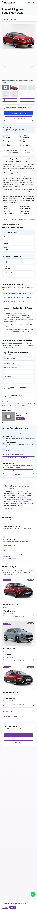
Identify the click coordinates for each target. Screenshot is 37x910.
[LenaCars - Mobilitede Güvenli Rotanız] (8, 2)
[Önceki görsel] (5, 64)
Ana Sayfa (5, 17)
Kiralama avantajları (19, 471)
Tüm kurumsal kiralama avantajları (12, 454)
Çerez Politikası (21, 904)
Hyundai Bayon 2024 (10, 605)
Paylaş (29, 100)
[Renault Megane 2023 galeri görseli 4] (5, 94)
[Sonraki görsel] (32, 64)
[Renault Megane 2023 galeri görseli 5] (14, 94)
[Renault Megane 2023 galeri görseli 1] (14, 87)
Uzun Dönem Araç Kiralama (18, 17)
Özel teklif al (18, 474)
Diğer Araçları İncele (20, 119)
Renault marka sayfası (15, 572)
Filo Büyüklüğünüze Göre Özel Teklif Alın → (18, 458)
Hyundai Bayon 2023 (10, 692)
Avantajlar (32, 219)
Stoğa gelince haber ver (18, 113)
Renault (6, 19)
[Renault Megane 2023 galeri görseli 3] (31, 87)
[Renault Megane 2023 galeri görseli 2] (23, 87)
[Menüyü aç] (33, 2)
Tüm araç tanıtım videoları (10, 423)
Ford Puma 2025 (9, 649)
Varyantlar (22, 219)
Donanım (13, 219)
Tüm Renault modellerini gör (11, 716)
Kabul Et (13, 907)
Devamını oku (8, 508)
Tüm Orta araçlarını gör (10, 712)
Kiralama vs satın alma (18, 739)
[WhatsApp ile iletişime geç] (33, 894)
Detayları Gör (17, 617)
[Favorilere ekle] (32, 599)
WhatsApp (18, 743)
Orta (30, 17)
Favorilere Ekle (11, 100)
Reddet (5, 907)
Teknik (5, 219)
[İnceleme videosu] (5, 87)
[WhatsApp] (29, 2)
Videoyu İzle (20, 418)
